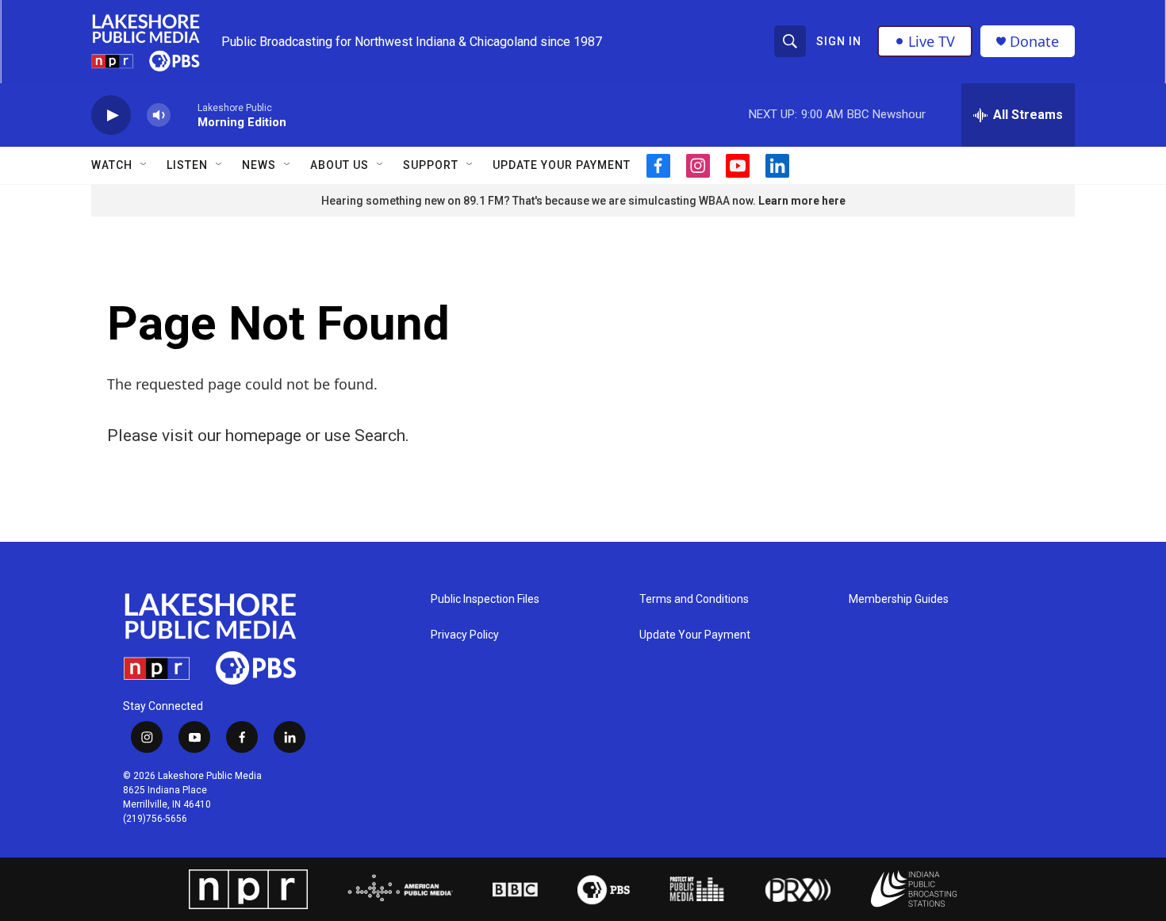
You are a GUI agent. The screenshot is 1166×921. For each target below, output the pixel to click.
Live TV (931, 41)
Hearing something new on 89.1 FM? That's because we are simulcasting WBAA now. (539, 200)
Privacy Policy (465, 635)
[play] (111, 115)
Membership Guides (899, 599)
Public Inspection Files (485, 599)
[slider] (184, 114)
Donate (1034, 41)
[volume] (158, 115)
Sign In (838, 41)
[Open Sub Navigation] (144, 165)
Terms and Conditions (694, 599)
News (259, 165)
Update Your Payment (562, 165)
